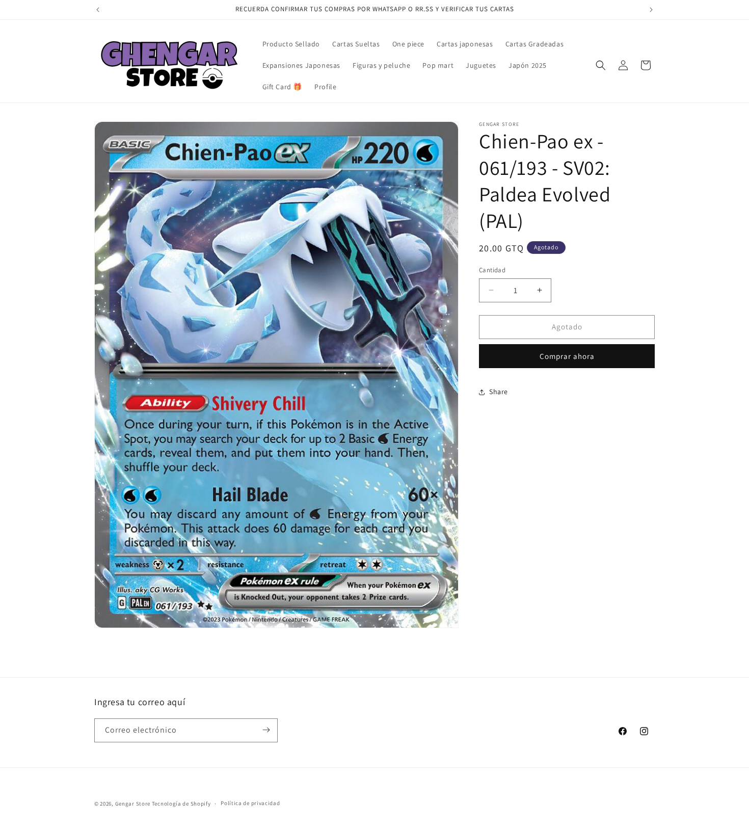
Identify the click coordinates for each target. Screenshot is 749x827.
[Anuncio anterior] (98, 9)
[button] (601, 65)
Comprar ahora (567, 356)
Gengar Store (132, 803)
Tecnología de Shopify (181, 803)
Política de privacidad (250, 803)
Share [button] (498, 391)
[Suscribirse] (266, 730)
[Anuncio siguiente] (651, 9)
